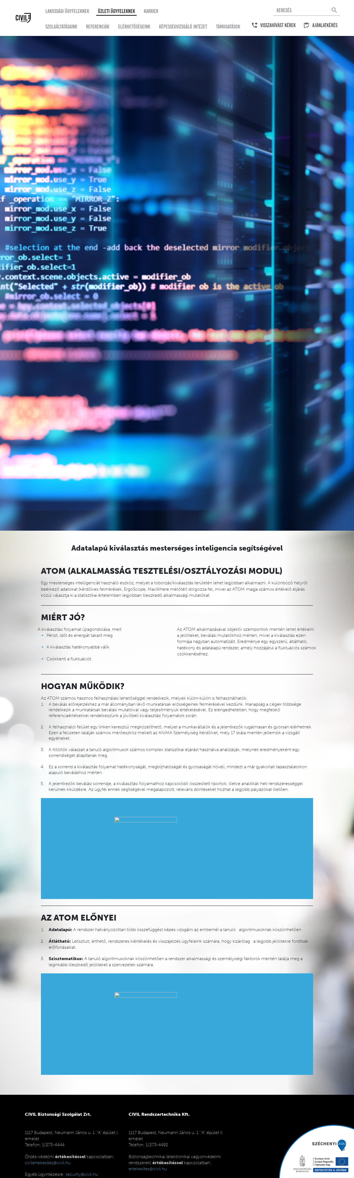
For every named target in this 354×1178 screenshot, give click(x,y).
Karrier (151, 11)
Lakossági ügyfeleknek (67, 11)
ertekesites (148, 1168)
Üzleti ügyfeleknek (116, 11)
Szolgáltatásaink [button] (61, 27)
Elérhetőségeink (134, 27)
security (82, 1174)
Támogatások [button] (228, 27)
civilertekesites (48, 1162)
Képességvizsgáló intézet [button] (183, 27)
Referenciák (97, 27)
